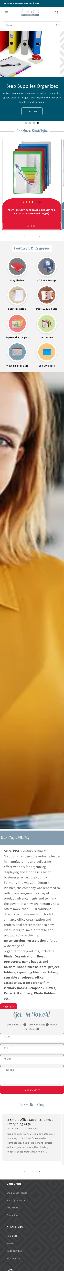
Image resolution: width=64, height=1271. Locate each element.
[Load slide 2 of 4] (30, 123)
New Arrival (13, 1207)
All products (13, 1258)
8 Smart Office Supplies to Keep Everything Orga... (30, 1121)
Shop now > (32, 111)
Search (10, 1243)
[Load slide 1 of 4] (26, 123)
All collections (14, 1250)
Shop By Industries (17, 1200)
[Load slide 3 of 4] (34, 123)
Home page (13, 1235)
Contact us (12, 1215)
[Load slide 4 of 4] (38, 123)
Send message (32, 1089)
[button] (6, 12)
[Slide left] (24, 236)
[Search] (57, 25)
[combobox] (32, 25)
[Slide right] (39, 236)
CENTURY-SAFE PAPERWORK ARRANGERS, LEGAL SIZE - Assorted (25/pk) (32, 212)
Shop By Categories (17, 1192)
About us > (8, 1006)
